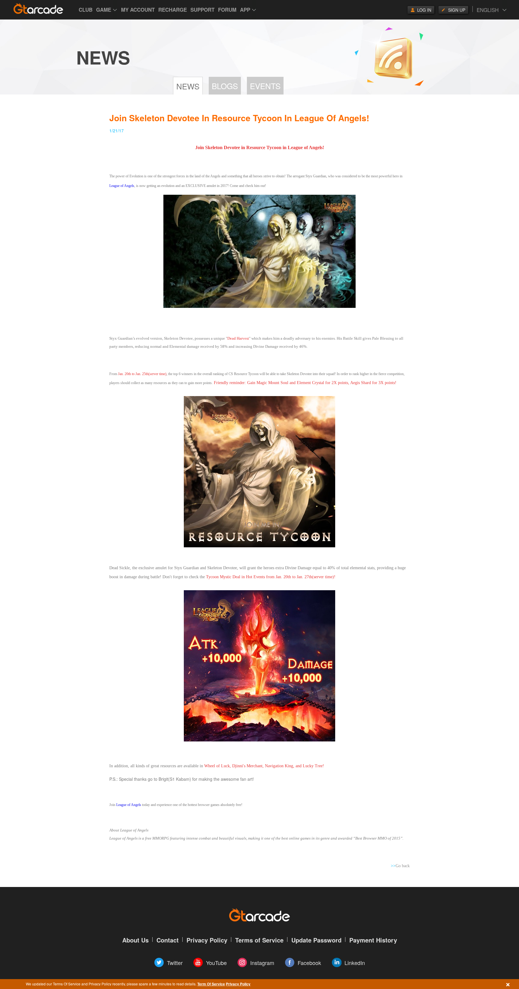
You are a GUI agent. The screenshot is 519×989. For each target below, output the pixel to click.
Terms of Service (259, 940)
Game (103, 9)
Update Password (316, 940)
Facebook (309, 962)
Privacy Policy (238, 984)
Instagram (262, 962)
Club (86, 9)
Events (265, 85)
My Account (138, 9)
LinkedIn (354, 962)
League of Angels (121, 186)
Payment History (373, 940)
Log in (424, 10)
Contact (167, 940)
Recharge (172, 9)
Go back (400, 866)
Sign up (456, 10)
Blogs (225, 85)
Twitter (175, 962)
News (187, 86)
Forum (227, 9)
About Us (135, 940)
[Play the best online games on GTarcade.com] (38, 8)
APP (245, 9)
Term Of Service (211, 984)
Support (202, 9)
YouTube (216, 962)
